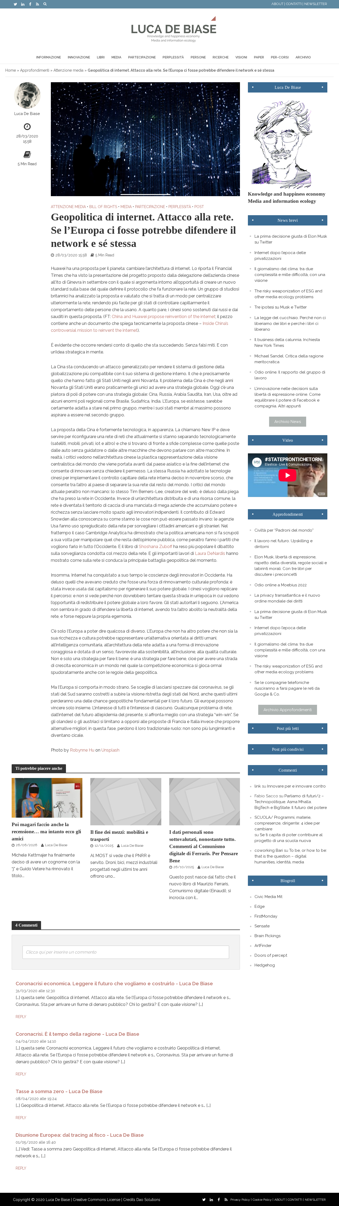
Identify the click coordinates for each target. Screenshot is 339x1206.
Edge (260, 906)
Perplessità (173, 57)
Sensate (262, 926)
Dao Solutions (148, 1200)
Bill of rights (103, 207)
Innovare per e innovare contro (296, 786)
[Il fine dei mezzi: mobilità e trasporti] (125, 801)
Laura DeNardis (210, 553)
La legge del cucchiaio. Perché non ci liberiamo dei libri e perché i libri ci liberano (290, 323)
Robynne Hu (82, 750)
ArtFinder (263, 945)
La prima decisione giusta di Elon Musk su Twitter (291, 239)
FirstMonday (266, 916)
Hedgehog (265, 965)
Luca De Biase (27, 113)
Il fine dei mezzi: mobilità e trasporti (119, 835)
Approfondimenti (34, 70)
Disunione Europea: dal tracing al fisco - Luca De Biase (80, 1135)
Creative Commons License (96, 1200)
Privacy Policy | (241, 1200)
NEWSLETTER (315, 4)
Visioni (241, 57)
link (258, 786)
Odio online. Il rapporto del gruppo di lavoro (290, 375)
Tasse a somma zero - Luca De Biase (59, 1091)
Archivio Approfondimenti (288, 709)
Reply (21, 1017)
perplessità (179, 207)
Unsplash (110, 750)
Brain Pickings (267, 935)
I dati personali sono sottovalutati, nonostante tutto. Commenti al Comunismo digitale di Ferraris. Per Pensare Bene (203, 846)
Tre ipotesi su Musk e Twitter (281, 307)
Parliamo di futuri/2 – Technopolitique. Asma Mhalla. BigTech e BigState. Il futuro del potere (291, 802)
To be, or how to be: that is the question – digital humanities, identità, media (291, 856)
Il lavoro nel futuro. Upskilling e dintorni (284, 543)
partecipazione (150, 207)
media (126, 207)
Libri (101, 57)
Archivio (303, 57)
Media (116, 57)
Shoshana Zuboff (155, 546)
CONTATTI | (294, 4)
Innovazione (79, 57)
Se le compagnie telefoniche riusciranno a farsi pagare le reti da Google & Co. (287, 688)
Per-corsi (280, 57)
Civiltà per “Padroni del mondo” (284, 530)
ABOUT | (278, 4)
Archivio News (287, 421)
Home (10, 70)
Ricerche (221, 57)
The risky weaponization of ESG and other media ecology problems (288, 294)
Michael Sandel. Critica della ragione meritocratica (289, 359)
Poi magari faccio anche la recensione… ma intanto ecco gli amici (46, 831)
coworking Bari (269, 850)
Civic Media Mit (268, 896)
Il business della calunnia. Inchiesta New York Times (287, 342)
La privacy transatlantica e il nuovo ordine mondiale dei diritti (287, 598)
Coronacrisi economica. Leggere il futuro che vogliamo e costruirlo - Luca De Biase (114, 983)
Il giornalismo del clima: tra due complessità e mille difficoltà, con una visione (290, 274)
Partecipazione (142, 57)
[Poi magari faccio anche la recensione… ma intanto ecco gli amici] (47, 797)
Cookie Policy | (263, 1200)
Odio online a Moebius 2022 (281, 585)
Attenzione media (68, 70)
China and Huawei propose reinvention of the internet (163, 316)
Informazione (48, 57)
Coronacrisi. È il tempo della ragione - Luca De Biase (77, 1034)
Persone (198, 57)
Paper (259, 57)
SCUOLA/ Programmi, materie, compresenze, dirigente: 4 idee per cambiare (287, 823)
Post (199, 207)
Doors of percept (271, 955)
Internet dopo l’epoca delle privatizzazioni (280, 255)
